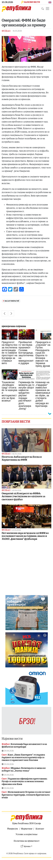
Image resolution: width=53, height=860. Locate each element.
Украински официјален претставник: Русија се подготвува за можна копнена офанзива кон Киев (24, 781)
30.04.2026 (16, 490)
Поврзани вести (16, 421)
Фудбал (6, 31)
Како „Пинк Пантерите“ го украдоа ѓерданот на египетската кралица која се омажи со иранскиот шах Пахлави (23, 757)
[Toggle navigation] (47, 8)
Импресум (12, 829)
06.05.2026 (16, 454)
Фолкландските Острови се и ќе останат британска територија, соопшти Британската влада (26, 795)
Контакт (40, 829)
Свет (4, 755)
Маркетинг (27, 829)
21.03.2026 (16, 530)
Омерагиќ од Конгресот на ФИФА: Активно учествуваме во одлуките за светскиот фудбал (23, 496)
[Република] (16, 8)
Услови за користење (26, 834)
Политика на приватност (26, 841)
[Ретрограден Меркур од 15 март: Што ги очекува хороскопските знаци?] (11, 313)
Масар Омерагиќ (12, 301)
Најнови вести (12, 738)
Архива (27, 846)
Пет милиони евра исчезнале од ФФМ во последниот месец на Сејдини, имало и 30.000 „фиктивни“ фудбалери (25, 536)
